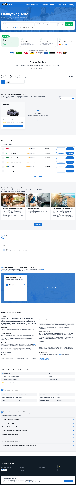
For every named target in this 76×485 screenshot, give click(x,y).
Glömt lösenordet (42, 467)
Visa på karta (11, 285)
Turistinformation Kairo (44, 359)
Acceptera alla (69, 481)
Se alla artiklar (38, 224)
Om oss (21, 465)
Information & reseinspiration (32, 4)
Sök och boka (70, 148)
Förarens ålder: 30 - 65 (21, 27)
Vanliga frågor (45, 4)
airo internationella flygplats (22, 357)
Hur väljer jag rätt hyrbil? (24, 468)
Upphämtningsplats (6, 23)
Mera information (61, 148)
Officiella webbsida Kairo (45, 358)
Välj (13, 126)
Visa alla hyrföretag (38, 176)
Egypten (2, 336)
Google (60, 354)
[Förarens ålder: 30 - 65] (15, 27)
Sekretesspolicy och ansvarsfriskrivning (27, 471)
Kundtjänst (52, 4)
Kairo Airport (8, 82)
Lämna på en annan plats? (8, 27)
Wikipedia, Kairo (43, 356)
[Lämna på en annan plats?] (3, 27)
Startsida (4, 453)
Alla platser (71, 76)
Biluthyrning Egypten (11, 453)
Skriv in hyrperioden (38, 120)
